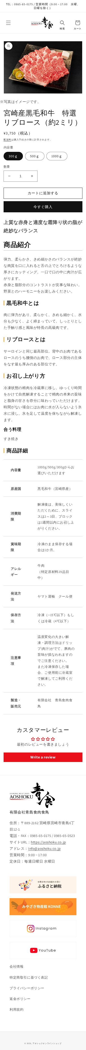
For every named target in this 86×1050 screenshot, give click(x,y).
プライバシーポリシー (27, 988)
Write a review (42, 757)
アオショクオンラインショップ (47, 1043)
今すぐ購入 (43, 206)
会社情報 (16, 966)
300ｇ (13, 156)
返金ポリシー (20, 999)
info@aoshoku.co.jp (44, 848)
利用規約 (16, 1009)
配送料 (7, 139)
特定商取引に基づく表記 (29, 977)
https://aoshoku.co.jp (48, 842)
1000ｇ (56, 156)
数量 (7, 167)
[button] (8, 22)
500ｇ (34, 156)
